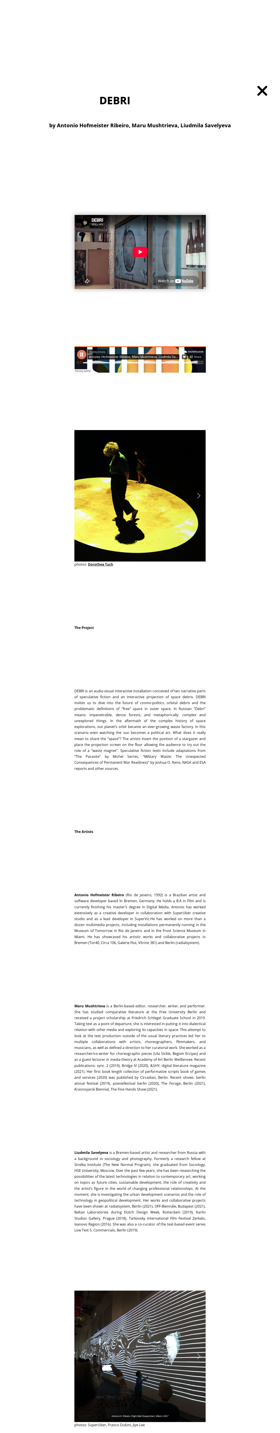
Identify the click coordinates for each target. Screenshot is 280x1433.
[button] (81, 495)
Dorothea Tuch (100, 564)
